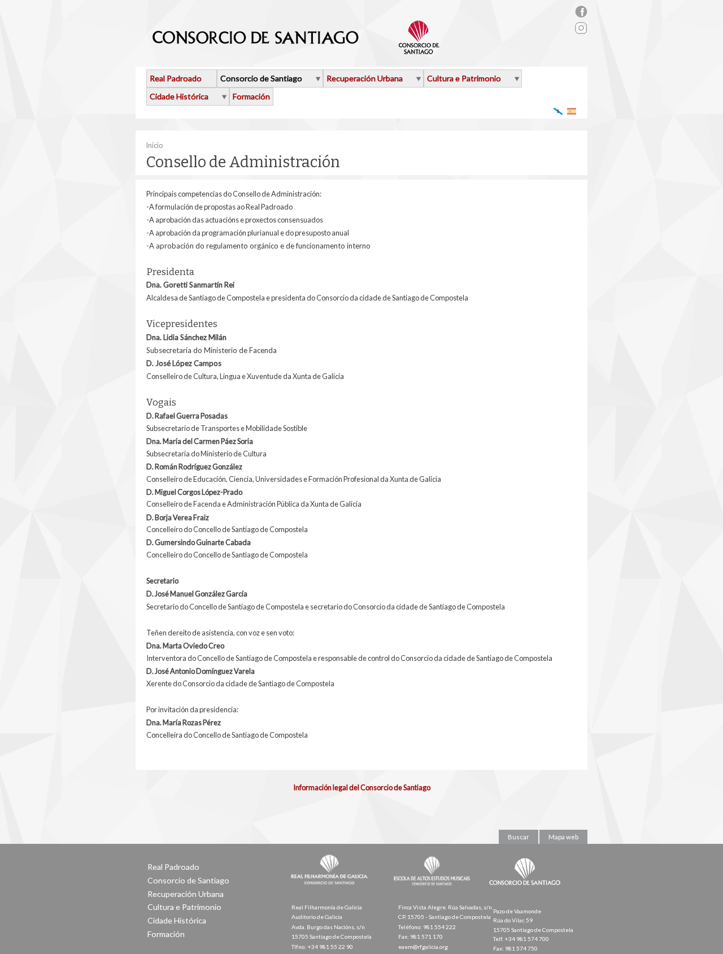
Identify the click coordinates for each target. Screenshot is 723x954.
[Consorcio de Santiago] (527, 893)
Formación (251, 96)
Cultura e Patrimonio (464, 78)
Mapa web (563, 836)
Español (572, 111)
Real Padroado (176, 78)
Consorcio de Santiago (261, 78)
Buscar (518, 836)
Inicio (154, 145)
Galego (558, 111)
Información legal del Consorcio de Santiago (361, 787)
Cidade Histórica (179, 96)
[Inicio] (296, 50)
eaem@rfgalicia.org (423, 946)
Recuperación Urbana (364, 78)
